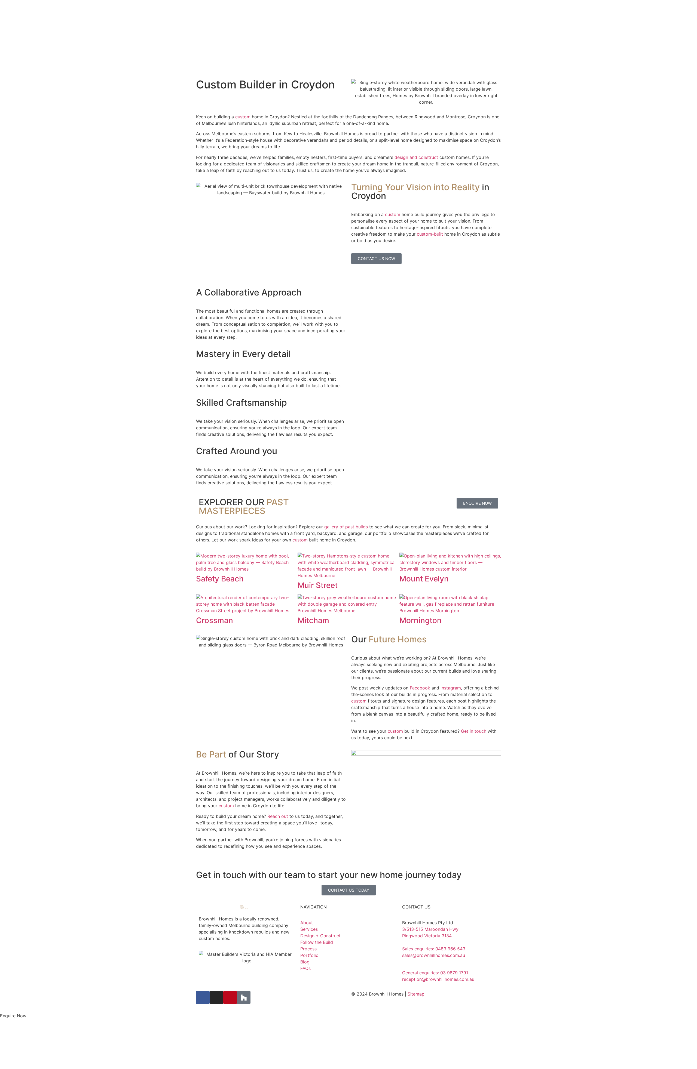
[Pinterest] (230, 997)
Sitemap (416, 994)
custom (243, 116)
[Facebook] (203, 997)
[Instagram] (216, 997)
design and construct (416, 157)
